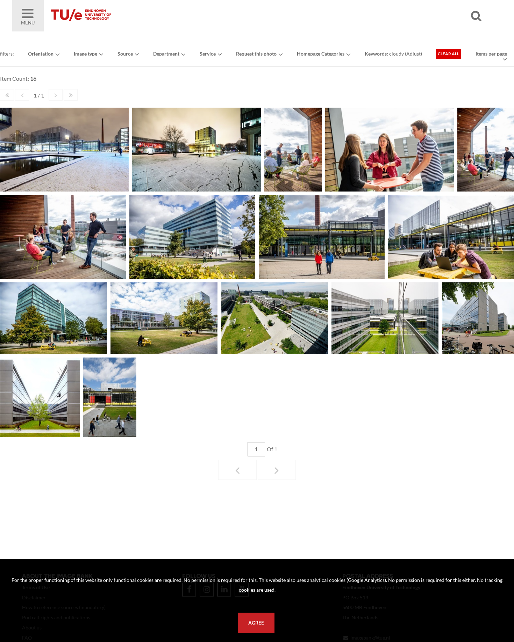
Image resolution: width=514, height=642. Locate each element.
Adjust (413, 54)
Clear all (448, 53)
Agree (256, 623)
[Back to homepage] (131, 15)
